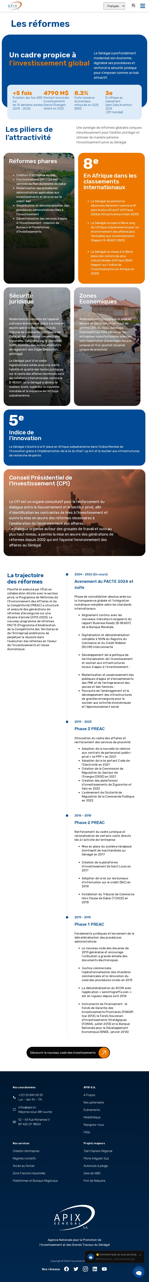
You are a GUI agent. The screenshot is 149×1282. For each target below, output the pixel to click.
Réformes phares (33, 161)
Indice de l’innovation (25, 435)
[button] (133, 5)
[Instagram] (85, 1269)
